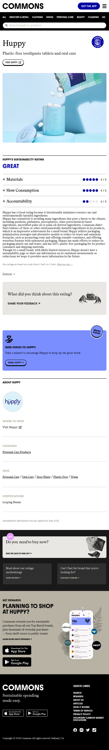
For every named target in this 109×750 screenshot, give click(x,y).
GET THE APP (89, 6)
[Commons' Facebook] (76, 729)
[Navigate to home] (39, 6)
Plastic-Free (60, 476)
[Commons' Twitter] (89, 729)
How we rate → (65, 264)
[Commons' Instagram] (83, 729)
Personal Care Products (17, 452)
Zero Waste (44, 476)
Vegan (74, 476)
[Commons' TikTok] (95, 729)
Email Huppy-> (16, 362)
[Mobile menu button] (103, 6)
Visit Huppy (11, 62)
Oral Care (28, 476)
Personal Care (11, 476)
